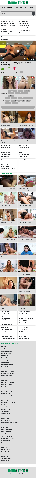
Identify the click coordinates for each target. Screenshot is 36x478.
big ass (7, 100)
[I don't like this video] (14, 68)
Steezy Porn (5, 456)
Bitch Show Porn (6, 420)
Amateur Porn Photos (8, 438)
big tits (28, 100)
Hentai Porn (5, 460)
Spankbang (4, 380)
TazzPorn (4, 369)
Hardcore (24, 93)
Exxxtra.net (4, 378)
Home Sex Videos (6, 375)
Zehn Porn (4, 447)
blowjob (13, 100)
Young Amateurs (6, 436)
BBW (10, 90)
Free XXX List (5, 366)
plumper (14, 98)
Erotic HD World (6, 389)
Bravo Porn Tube (6, 391)
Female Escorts (6, 357)
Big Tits (20, 90)
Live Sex (31, 8)
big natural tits (28, 98)
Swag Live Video (6, 351)
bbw (23, 100)
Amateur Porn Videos (8, 402)
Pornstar (11, 95)
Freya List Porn (6, 451)
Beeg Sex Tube (6, 409)
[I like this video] (2, 68)
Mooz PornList (5, 393)
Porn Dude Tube (6, 384)
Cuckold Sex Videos (7, 373)
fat (19, 100)
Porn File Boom (6, 431)
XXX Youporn (5, 427)
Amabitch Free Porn (7, 395)
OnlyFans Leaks (6, 348)
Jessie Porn (5, 445)
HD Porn (17, 93)
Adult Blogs (5, 362)
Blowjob (27, 90)
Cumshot (11, 93)
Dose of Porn (5, 449)
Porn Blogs (4, 360)
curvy (20, 98)
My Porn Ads (5, 355)
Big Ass (15, 90)
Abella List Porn (6, 407)
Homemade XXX (6, 353)
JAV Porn (25, 8)
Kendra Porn (5, 454)
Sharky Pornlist (6, 440)
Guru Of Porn (5, 416)
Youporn (4, 346)
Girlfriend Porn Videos (8, 382)
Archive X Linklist (6, 398)
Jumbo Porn (5, 411)
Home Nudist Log (6, 442)
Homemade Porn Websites (9, 422)
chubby (8, 98)
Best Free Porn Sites (7, 371)
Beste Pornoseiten (7, 364)
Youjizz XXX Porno (25, 159)
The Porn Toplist (6, 404)
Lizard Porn (5, 418)
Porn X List (4, 400)
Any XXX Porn (5, 413)
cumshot (8, 103)
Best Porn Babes (6, 429)
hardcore (15, 103)
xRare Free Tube (6, 425)
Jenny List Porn (6, 458)
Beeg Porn (4, 387)
